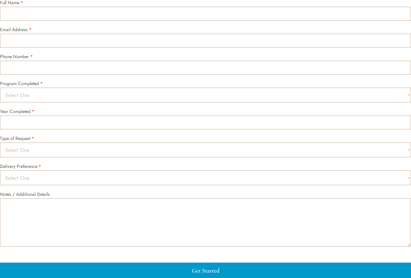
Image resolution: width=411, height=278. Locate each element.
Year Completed (17, 112)
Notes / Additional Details (25, 194)
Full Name (11, 3)
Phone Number (16, 57)
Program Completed (21, 84)
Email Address (15, 30)
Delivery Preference (20, 166)
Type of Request (17, 139)
